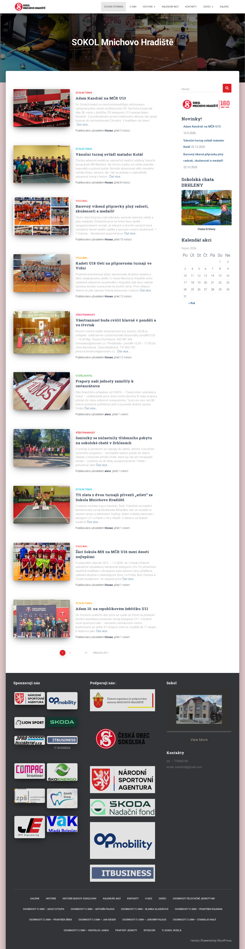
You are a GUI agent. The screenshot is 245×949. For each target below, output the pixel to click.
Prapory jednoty (126, 930)
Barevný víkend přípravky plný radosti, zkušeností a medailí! (112, 208)
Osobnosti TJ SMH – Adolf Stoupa (43, 909)
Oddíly (207, 6)
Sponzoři (149, 930)
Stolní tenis (84, 92)
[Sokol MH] (29, 7)
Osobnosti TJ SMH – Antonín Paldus (92, 909)
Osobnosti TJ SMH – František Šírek (50, 919)
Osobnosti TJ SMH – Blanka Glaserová (144, 909)
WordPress (224, 940)
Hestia (195, 940)
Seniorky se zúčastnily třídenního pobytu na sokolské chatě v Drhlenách (114, 440)
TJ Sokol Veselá (171, 930)
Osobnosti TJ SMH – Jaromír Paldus (144, 919)
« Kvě (191, 303)
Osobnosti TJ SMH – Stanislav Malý (194, 919)
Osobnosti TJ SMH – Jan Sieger (97, 919)
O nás (133, 6)
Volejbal (82, 200)
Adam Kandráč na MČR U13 (101, 98)
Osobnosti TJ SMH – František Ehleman (198, 909)
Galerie (224, 6)
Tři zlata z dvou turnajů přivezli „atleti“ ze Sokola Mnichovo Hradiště (114, 497)
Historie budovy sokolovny (79, 898)
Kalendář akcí (170, 6)
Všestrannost (85, 314)
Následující (100, 652)
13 (85, 652)
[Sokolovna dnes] (199, 709)
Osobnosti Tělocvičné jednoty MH (194, 898)
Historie (148, 6)
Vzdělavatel (84, 375)
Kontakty (191, 6)
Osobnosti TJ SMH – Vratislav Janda (86, 930)
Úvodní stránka (113, 6)
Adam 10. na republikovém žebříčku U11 (112, 608)
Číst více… (83, 124)
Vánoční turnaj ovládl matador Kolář (109, 154)
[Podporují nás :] (122, 699)
